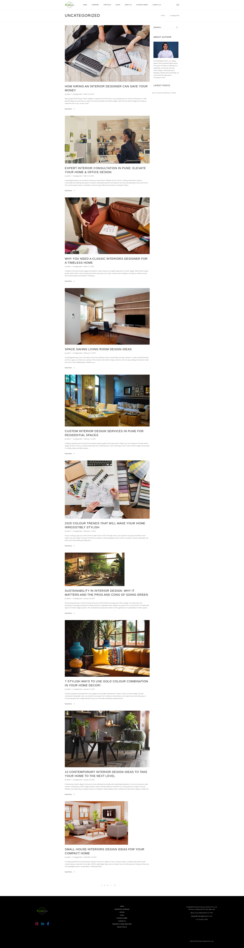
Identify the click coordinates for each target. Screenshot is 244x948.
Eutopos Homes (122, 918)
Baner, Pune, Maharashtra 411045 (202, 913)
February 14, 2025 (90, 353)
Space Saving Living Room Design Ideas (98, 349)
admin (69, 94)
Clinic (122, 915)
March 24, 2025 (89, 176)
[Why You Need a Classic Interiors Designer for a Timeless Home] (107, 225)
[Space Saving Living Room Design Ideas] (107, 316)
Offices (122, 912)
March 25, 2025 (89, 94)
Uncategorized (77, 94)
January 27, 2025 (89, 689)
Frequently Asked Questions (122, 924)
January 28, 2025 (89, 598)
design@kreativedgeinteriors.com (201, 916)
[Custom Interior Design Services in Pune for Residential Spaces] (107, 400)
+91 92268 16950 (202, 919)
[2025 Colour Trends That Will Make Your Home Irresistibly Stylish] (107, 489)
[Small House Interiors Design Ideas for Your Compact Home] (96, 823)
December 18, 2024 (90, 857)
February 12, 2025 (90, 531)
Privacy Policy (122, 927)
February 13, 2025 (90, 439)
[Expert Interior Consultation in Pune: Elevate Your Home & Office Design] (107, 139)
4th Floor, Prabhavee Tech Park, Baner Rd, (201, 909)
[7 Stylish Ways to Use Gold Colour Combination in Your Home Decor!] (107, 648)
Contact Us (122, 921)
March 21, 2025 (89, 266)
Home (163, 15)
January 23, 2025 (89, 780)
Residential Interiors (122, 909)
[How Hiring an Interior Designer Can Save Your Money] (107, 53)
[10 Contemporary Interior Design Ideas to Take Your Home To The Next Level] (107, 739)
